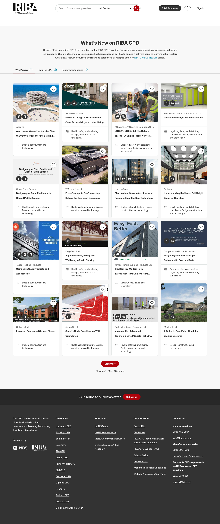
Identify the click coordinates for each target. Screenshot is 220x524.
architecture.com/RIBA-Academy (107, 447)
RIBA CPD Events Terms (146, 449)
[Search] (136, 8)
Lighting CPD (62, 482)
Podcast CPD (62, 495)
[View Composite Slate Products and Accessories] (36, 259)
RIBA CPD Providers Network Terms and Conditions (149, 440)
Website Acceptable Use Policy (150, 474)
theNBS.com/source (105, 432)
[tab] (24, 69)
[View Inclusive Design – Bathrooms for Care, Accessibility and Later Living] (85, 108)
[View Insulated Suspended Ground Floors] (36, 321)
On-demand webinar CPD (69, 508)
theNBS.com (101, 426)
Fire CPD (60, 489)
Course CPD (62, 501)
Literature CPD (63, 426)
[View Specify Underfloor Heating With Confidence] (85, 321)
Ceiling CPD (62, 457)
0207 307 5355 (181, 476)
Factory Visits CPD (65, 464)
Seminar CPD (63, 438)
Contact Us (139, 426)
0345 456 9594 (181, 432)
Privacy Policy (141, 455)
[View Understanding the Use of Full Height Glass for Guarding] (184, 183)
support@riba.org (182, 482)
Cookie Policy (141, 461)
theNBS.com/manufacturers (110, 438)
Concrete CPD (63, 476)
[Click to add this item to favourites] (53, 89)
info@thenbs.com (182, 438)
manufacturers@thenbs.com (188, 456)
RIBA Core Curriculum (145, 57)
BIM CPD (60, 470)
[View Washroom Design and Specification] (184, 108)
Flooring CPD (63, 432)
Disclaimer (139, 432)
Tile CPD (60, 451)
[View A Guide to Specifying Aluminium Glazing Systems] (184, 321)
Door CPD (61, 445)
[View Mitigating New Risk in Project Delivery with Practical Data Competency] (184, 246)
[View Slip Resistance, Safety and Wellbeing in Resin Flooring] (85, 246)
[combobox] (115, 8)
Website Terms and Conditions (150, 468)
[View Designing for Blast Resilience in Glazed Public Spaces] (36, 183)
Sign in (200, 8)
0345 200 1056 (181, 450)
